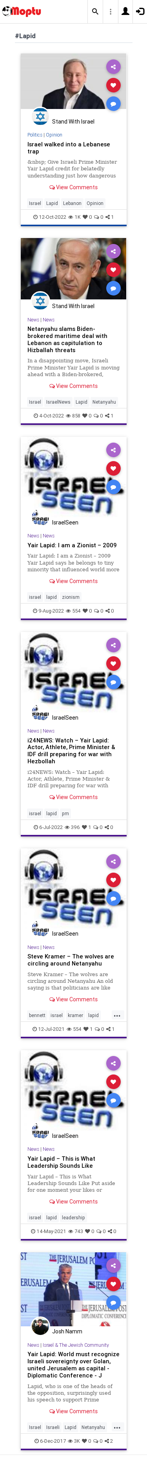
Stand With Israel (73, 121)
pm (65, 813)
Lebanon (72, 203)
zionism (71, 597)
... (117, 1014)
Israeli (53, 1427)
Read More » (73, 85)
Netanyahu (104, 402)
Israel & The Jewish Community (76, 1345)
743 (78, 1231)
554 (76, 610)
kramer (75, 1015)
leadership (73, 1217)
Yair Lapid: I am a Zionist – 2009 (72, 545)
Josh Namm (67, 1331)
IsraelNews (58, 402)
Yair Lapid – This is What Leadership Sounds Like (61, 1162)
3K (77, 1441)
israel (35, 597)
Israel (35, 203)
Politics (34, 135)
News (33, 320)
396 (75, 827)
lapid (51, 597)
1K (77, 217)
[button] (95, 11)
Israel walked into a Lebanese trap (68, 147)
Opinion (54, 135)
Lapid (52, 203)
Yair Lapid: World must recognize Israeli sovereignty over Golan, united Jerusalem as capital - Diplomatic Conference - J (73, 1364)
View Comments (76, 187)
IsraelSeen (65, 522)
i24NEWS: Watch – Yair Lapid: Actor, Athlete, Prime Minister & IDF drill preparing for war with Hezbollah (71, 751)
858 (76, 415)
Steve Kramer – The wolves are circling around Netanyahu (70, 960)
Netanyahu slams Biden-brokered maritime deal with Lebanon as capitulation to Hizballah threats (67, 339)
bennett (37, 1015)
